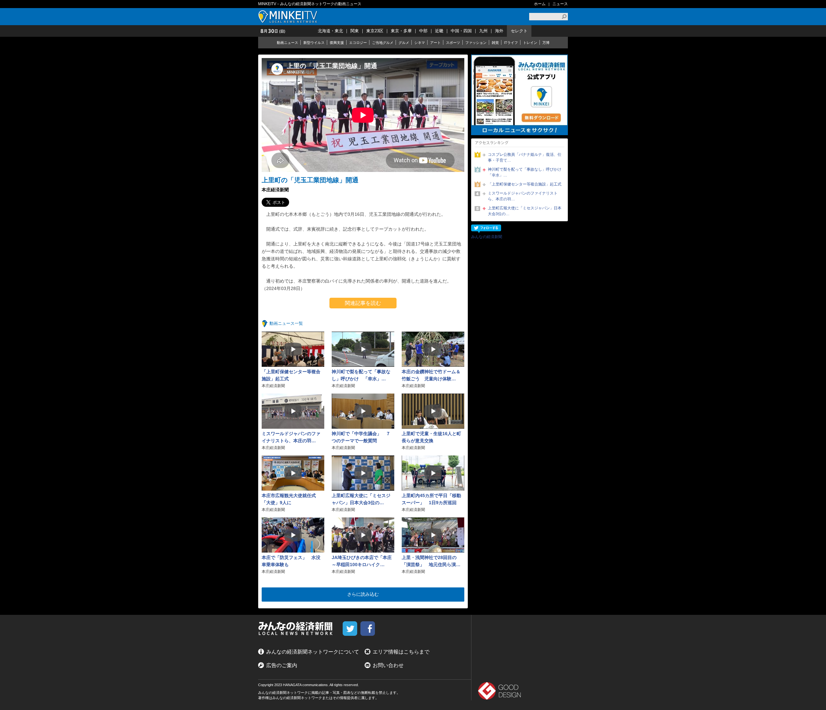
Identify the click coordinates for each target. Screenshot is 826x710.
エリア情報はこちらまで (401, 652)
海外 (499, 30)
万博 (545, 43)
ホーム (540, 4)
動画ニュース (287, 43)
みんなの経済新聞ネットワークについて (312, 652)
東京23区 (374, 30)
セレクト (519, 30)
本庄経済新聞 (275, 189)
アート (435, 43)
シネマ (419, 43)
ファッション (476, 43)
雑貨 (495, 43)
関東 (354, 30)
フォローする (486, 229)
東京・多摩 (401, 30)
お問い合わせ (388, 665)
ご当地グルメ (382, 43)
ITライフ (511, 43)
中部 (423, 30)
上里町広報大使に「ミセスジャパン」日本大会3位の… (524, 211)
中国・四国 (461, 30)
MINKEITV (288, 16)
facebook (367, 628)
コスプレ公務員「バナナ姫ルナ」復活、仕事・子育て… (524, 157)
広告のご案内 (281, 665)
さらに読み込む (363, 594)
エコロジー (358, 43)
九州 (483, 30)
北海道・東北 (330, 30)
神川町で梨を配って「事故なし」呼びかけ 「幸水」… (526, 172)
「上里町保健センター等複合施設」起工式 (524, 184)
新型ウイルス (314, 43)
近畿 (439, 30)
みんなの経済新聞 (486, 237)
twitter (350, 628)
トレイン (530, 43)
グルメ (403, 43)
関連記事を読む (363, 303)
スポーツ (453, 43)
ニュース (560, 4)
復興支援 (337, 43)
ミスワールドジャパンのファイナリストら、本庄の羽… (523, 196)
